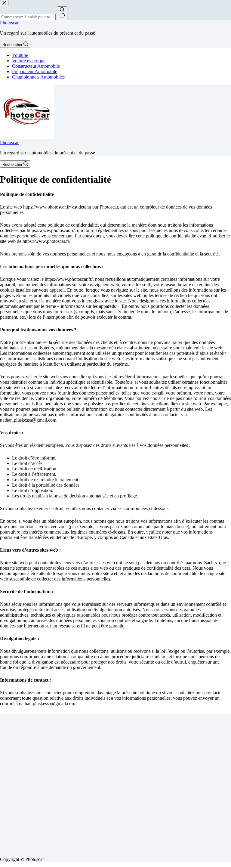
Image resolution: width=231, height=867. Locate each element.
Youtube (20, 55)
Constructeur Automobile (36, 66)
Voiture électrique (28, 60)
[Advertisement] (115, 783)
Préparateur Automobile (34, 71)
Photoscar (9, 22)
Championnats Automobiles (38, 76)
